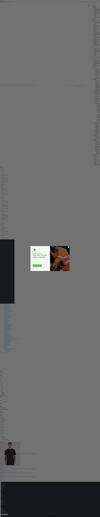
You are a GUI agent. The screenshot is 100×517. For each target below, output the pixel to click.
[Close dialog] (68, 247)
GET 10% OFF (37, 265)
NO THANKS (35, 267)
